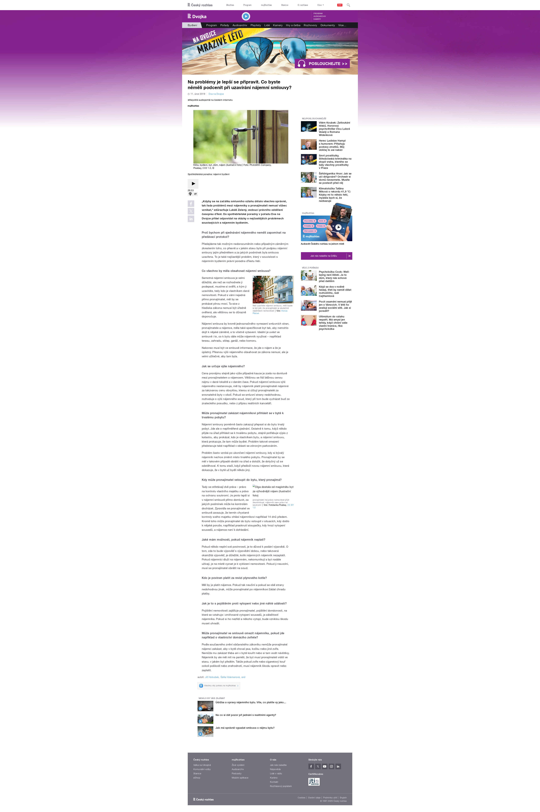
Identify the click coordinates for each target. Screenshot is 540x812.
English (343, 798)
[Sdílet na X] (191, 211)
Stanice (284, 5)
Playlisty (256, 25)
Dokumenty (328, 25)
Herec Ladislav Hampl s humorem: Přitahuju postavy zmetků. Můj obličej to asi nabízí (332, 145)
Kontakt (274, 782)
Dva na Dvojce (216, 94)
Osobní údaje (314, 798)
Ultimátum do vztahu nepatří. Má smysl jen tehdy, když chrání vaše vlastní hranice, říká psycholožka (333, 322)
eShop (196, 777)
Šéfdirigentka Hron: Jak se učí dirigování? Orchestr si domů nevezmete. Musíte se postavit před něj (335, 178)
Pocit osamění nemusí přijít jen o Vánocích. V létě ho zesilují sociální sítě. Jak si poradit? (335, 306)
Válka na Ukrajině (202, 765)
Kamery (317, 19)
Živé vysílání (309, 231)
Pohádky (307, 226)
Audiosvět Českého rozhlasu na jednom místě (322, 244)
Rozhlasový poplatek (281, 786)
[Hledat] (348, 5)
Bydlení (192, 25)
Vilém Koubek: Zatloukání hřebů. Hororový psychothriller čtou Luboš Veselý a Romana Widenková (334, 128)
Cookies (301, 798)
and (243, 677)
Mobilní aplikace (240, 777)
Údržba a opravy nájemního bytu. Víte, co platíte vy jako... (251, 702)
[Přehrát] (193, 184)
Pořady (224, 25)
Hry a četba (293, 25)
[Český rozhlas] (200, 5)
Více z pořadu (310, 267)
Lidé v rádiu (276, 773)
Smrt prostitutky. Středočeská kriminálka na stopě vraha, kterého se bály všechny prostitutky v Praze (335, 161)
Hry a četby (308, 221)
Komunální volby (202, 769)
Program (247, 5)
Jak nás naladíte (278, 765)
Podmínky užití (330, 798)
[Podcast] (190, 194)
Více (342, 25)
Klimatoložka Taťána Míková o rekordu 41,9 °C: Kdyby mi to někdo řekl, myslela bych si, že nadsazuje (335, 194)
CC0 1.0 (206, 168)
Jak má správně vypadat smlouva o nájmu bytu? (245, 727)
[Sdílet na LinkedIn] (191, 219)
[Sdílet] (195, 194)
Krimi (321, 221)
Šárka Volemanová (230, 677)
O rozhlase (303, 5)
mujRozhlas (266, 5)
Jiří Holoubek (212, 677)
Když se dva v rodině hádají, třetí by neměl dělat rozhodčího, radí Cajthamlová (335, 291)
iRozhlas (230, 5)
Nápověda (275, 769)
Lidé (267, 25)
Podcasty (237, 773)
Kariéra (273, 777)
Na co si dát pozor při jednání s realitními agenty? (246, 715)
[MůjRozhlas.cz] (193, 106)
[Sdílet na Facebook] (191, 203)
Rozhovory (310, 25)
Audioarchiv (320, 16)
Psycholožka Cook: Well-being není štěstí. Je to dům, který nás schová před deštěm (334, 276)
